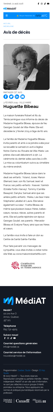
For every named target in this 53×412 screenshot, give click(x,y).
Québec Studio (24, 370)
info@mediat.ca (11, 346)
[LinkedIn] (17, 96)
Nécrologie (8, 26)
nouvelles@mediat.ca (14, 355)
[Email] (22, 96)
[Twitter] (11, 96)
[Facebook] (5, 96)
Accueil (7, 23)
